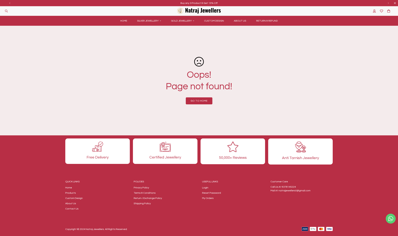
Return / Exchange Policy (148, 198)
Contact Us (72, 208)
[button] (388, 11)
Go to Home (199, 101)
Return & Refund (267, 21)
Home (123, 21)
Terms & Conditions (145, 193)
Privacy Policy (141, 187)
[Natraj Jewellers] (199, 11)
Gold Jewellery (181, 21)
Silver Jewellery (148, 21)
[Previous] (9, 3)
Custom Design (214, 21)
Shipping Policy (142, 203)
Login (205, 187)
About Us (240, 21)
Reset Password (211, 193)
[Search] (6, 11)
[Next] (388, 3)
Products (70, 193)
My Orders (208, 198)
